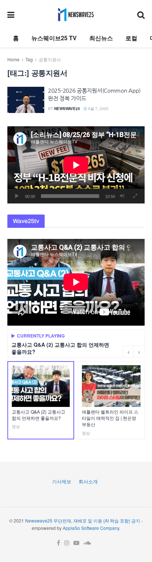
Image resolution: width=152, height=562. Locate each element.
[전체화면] (135, 196)
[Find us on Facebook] (58, 543)
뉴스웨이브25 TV (54, 38)
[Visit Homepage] (76, 14)
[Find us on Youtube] (76, 543)
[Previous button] (128, 351)
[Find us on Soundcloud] (87, 543)
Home (13, 59)
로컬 (131, 38)
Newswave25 (67, 108)
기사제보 (61, 481)
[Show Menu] (10, 14)
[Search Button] (141, 14)
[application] (76, 164)
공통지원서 (50, 59)
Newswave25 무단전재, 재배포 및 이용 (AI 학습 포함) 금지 (82, 520)
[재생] (17, 196)
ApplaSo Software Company (91, 528)
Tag (29, 59)
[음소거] (122, 196)
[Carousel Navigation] (133, 351)
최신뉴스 (101, 38)
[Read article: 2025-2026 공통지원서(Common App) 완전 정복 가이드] (25, 100)
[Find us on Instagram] (66, 543)
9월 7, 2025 (97, 108)
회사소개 (88, 481)
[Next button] (139, 351)
